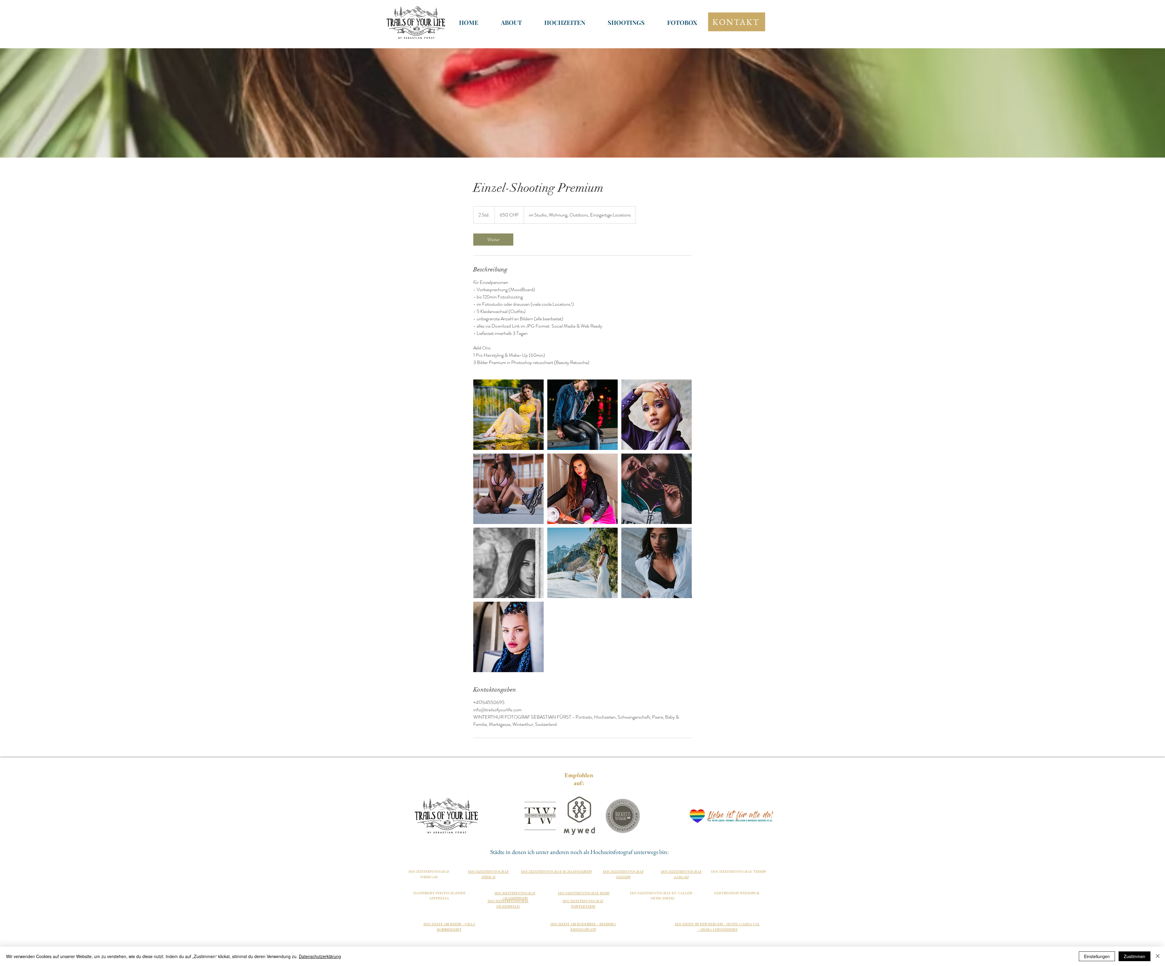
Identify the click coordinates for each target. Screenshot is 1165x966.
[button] (564, 22)
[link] (493, 239)
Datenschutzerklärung (320, 956)
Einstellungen (1097, 956)
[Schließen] (1157, 956)
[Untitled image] (508, 414)
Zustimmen (1134, 956)
